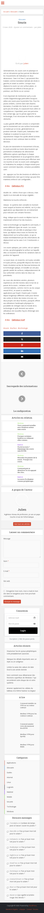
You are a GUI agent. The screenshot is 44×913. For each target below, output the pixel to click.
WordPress (33, 906)
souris (6, 328)
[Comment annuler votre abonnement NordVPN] (13, 727)
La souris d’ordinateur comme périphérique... (25, 480)
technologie (23, 328)
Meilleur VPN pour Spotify (27, 735)
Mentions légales (12, 909)
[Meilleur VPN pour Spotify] (13, 737)
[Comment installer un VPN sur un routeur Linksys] (13, 706)
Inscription (13, 639)
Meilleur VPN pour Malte (27, 746)
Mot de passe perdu (26, 639)
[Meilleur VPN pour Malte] (13, 748)
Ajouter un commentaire (23, 27)
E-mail (6, 571)
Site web (6, 581)
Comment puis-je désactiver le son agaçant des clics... (26, 470)
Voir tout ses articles (22, 524)
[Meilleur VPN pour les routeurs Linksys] (13, 717)
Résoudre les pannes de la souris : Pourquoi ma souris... (27, 460)
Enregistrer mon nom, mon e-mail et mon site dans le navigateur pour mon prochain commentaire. (20, 593)
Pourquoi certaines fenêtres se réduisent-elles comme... (25, 438)
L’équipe (22, 909)
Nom (6, 561)
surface (14, 328)
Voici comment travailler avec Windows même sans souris (26, 427)
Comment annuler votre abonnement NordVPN (27, 726)
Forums (35, 909)
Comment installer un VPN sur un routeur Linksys (28, 705)
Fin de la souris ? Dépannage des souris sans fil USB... (25, 449)
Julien (39, 27)
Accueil (6, 12)
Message (6, 539)
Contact (29, 909)
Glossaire (13, 12)
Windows (20, 423)
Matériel (20, 445)
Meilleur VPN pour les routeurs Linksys (28, 715)
